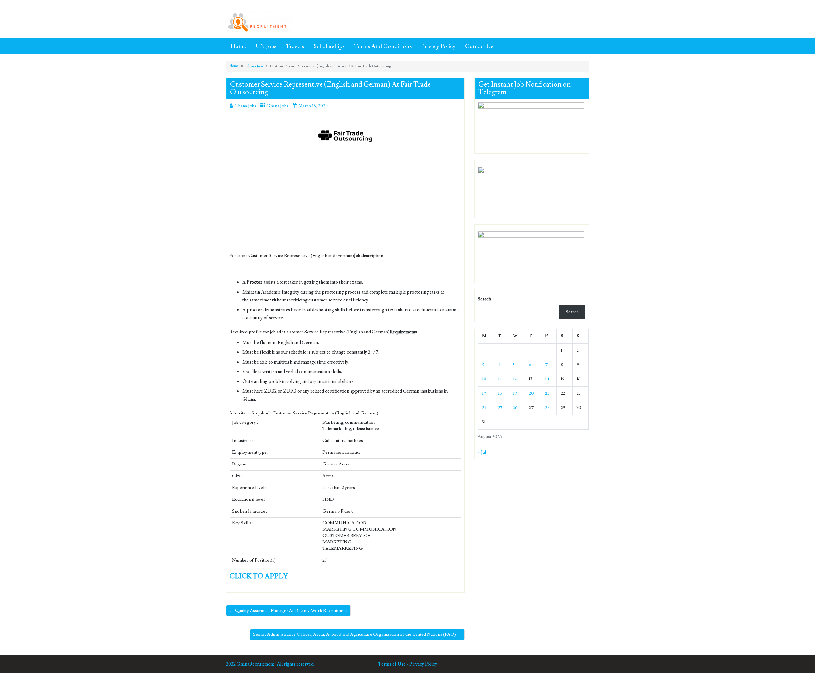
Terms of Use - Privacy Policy (407, 664)
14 (547, 379)
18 (500, 393)
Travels (295, 46)
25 (500, 408)
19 (515, 393)
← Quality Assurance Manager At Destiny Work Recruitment (288, 610)
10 (484, 379)
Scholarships (329, 46)
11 (499, 379)
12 (515, 379)
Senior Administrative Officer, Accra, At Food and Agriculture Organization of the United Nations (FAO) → (357, 634)
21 (547, 393)
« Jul (482, 452)
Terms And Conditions (383, 46)
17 (484, 393)
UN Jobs (266, 46)
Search (484, 299)
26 (515, 408)
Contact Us (479, 46)
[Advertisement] (345, 205)
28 (547, 408)
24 (484, 408)
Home (238, 46)
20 (531, 393)
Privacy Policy (438, 46)
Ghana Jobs (254, 66)
